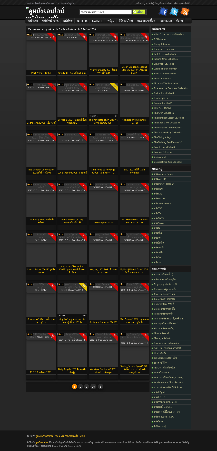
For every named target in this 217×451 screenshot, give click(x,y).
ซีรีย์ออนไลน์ (126, 20)
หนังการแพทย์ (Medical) (165, 401)
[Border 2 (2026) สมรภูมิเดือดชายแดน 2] (72, 87)
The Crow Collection (164, 112)
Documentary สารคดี (164, 303)
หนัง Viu (157, 213)
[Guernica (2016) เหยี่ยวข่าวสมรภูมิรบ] (41, 287)
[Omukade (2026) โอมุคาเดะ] (72, 34)
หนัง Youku (159, 223)
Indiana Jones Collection (166, 58)
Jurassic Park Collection (165, 68)
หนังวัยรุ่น (158, 421)
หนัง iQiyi (158, 193)
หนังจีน (157, 227)
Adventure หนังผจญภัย (165, 279)
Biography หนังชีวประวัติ (165, 284)
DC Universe (159, 39)
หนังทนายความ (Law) (164, 416)
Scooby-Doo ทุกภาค (163, 102)
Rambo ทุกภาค (161, 98)
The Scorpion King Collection (168, 132)
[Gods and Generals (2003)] (103, 284)
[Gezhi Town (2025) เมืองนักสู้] (41, 84)
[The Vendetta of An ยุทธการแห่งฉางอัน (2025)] (103, 87)
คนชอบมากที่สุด (146, 20)
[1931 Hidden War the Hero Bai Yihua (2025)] (134, 187)
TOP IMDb (165, 20)
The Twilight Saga (162, 137)
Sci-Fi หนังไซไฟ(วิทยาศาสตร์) (167, 347)
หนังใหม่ (157, 257)
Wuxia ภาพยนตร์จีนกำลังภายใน (168, 382)
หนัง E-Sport (159, 392)
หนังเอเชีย (158, 252)
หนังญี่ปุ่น (158, 232)
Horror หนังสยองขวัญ (164, 328)
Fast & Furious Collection (166, 53)
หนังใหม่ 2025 (50, 20)
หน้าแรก (33, 20)
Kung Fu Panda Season (165, 73)
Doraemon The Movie (164, 49)
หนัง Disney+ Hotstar (164, 183)
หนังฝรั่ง (157, 237)
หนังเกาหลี (159, 247)
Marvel (97, 20)
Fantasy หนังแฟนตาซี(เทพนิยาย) (169, 318)
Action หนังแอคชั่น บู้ (163, 274)
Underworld (160, 156)
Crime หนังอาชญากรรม (164, 298)
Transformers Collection (165, 147)
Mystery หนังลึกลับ (162, 338)
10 (93, 386)
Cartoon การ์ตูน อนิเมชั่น (165, 289)
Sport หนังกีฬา (160, 362)
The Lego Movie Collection (167, 122)
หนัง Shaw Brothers (163, 203)
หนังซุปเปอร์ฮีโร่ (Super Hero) (167, 411)
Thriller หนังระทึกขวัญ (164, 367)
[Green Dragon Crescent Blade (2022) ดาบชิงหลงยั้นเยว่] (134, 37)
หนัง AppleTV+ (161, 178)
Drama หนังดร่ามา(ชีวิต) (165, 308)
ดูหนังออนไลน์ (42, 442)
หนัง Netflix (159, 198)
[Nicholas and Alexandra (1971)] (134, 87)
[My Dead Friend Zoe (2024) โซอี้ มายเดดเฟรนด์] (134, 237)
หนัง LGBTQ (159, 397)
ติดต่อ (179, 20)
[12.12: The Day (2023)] (41, 334)
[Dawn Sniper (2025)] (103, 184)
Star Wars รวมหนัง (162, 107)
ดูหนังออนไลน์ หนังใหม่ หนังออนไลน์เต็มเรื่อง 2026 (60, 435)
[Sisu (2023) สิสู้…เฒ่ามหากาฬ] (134, 134)
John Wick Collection (164, 63)
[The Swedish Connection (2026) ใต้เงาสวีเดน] (41, 137)
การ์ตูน (110, 20)
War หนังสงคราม (162, 372)
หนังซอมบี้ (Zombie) (163, 406)
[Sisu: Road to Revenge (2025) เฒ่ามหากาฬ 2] (103, 137)
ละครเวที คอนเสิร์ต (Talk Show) (168, 387)
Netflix (82, 20)
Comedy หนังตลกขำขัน (164, 294)
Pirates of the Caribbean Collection (171, 88)
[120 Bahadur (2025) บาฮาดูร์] (72, 137)
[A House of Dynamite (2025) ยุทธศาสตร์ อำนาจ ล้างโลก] (72, 237)
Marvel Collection (162, 78)
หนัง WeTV (159, 218)
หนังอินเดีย (159, 242)
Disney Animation (162, 44)
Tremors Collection (163, 152)
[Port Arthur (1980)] (41, 34)
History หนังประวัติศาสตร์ (165, 323)
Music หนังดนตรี (161, 333)
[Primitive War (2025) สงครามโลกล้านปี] (72, 187)
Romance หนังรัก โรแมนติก (166, 343)
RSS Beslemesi (185, 12)
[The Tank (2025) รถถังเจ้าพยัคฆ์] (41, 187)
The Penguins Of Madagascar (168, 127)
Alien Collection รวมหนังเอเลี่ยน (169, 34)
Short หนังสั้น (160, 352)
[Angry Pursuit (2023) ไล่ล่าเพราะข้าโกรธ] (103, 37)
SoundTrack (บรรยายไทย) (166, 357)
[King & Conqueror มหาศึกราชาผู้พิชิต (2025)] (72, 287)
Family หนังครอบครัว (163, 313)
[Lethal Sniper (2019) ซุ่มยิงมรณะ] (41, 237)
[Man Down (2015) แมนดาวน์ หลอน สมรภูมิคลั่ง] (134, 287)
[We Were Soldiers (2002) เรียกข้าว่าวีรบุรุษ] (103, 337)
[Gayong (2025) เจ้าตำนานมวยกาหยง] (103, 237)
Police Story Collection (165, 93)
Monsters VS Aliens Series (166, 83)
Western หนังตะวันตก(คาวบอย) (168, 377)
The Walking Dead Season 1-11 (169, 142)
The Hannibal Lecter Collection (169, 117)
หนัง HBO (158, 188)
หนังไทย (68, 20)
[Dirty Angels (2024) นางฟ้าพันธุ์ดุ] (72, 337)
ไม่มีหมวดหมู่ (160, 426)
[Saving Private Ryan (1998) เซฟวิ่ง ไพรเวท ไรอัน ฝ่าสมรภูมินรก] (134, 340)
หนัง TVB (158, 208)
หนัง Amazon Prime (163, 173)
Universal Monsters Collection (168, 161)
